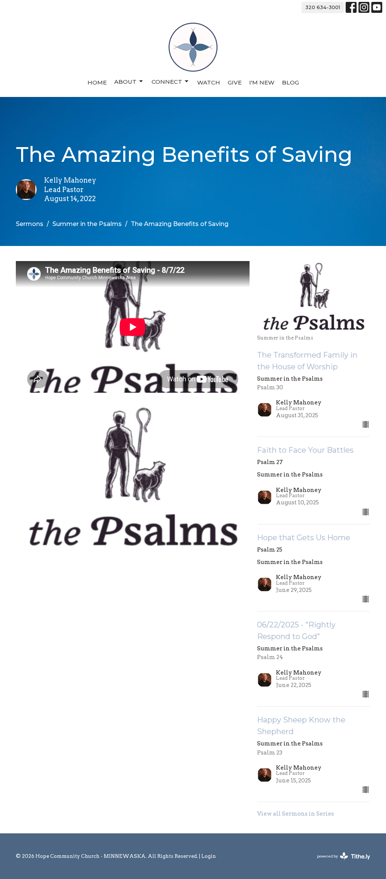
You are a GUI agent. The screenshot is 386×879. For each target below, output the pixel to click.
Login (208, 856)
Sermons (29, 223)
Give (235, 82)
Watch (208, 82)
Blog (290, 82)
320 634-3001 (322, 7)
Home (97, 82)
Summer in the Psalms (87, 223)
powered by (339, 862)
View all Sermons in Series (295, 813)
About (125, 81)
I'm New (261, 82)
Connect (167, 81)
